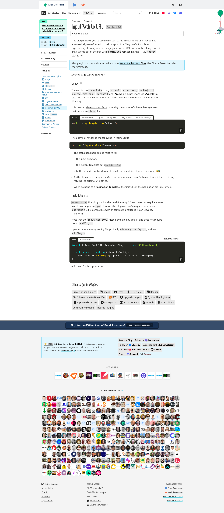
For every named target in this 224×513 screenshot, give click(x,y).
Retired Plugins (48, 127)
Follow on (147, 340)
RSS (46, 98)
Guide (46, 64)
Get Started (54, 13)
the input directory (86, 158)
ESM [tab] (74, 239)
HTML (51, 114)
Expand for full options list (88, 266)
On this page (81, 33)
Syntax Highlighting (53, 104)
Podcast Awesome (172, 496)
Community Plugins (50, 124)
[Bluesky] (175, 13)
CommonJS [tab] (86, 239)
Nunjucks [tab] (111, 117)
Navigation (49, 111)
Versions (102, 13)
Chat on (128, 354)
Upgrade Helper (52, 101)
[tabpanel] (127, 127)
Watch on (130, 349)
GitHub (155, 13)
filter (133, 63)
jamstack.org (67, 350)
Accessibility (47, 488)
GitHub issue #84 (96, 74)
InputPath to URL (52, 107)
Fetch (47, 82)
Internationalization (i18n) (52, 93)
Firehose (45, 496)
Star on (152, 349)
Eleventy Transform (96, 107)
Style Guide (46, 500)
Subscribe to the (158, 344)
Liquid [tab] (100, 117)
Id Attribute (50, 120)
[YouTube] (163, 13)
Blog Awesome (174, 500)
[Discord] (181, 13)
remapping (121, 51)
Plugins (46, 70)
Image (47, 79)
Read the (125, 340)
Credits (44, 492)
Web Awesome (175, 492)
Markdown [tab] (87, 117)
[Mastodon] (169, 13)
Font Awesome (175, 488)
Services (47, 133)
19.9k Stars (95, 500)
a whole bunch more (128, 93)
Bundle (48, 117)
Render (48, 89)
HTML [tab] (75, 117)
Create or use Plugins (51, 76)
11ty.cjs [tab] (139, 117)
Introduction (50, 52)
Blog (64, 13)
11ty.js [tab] (124, 117)
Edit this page (51, 484)
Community (74, 13)
